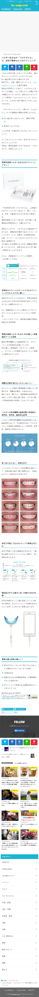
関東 (4, 956)
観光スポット (7, 949)
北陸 (4, 923)
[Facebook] (19, 730)
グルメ (4, 889)
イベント (5, 882)
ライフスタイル (8, 709)
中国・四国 (6, 902)
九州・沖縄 (6, 909)
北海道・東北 (7, 916)
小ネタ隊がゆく (6, 9)
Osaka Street (18, 9)
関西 (4, 963)
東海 (4, 943)
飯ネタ (4, 969)
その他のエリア (8, 876)
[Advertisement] (19, 31)
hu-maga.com (19, 5)
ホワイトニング (8, 712)
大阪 (4, 929)
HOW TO (27, 9)
